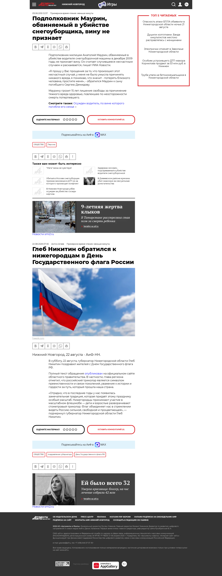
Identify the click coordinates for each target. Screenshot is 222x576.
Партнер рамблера (81, 564)
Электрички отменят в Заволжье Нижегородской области (163, 50)
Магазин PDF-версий (120, 517)
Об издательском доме (65, 517)
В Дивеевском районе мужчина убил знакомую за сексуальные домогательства (114, 181)
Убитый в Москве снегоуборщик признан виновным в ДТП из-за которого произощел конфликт (62, 181)
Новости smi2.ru (43, 234)
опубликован (94, 373)
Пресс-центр (87, 517)
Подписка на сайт (62, 520)
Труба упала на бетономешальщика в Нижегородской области (163, 76)
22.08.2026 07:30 (40, 244)
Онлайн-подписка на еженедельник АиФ (155, 517)
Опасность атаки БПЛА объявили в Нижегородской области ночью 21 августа (164, 24)
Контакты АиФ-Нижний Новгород (92, 520)
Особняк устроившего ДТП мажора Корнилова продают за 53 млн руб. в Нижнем (164, 63)
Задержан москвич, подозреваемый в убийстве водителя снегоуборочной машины (104, 172)
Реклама (101, 517)
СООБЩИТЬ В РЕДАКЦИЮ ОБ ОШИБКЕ (131, 520)
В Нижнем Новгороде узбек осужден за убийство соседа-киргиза (61, 191)
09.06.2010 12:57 (40, 13)
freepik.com (38, 338)
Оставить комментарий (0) (111, 120)
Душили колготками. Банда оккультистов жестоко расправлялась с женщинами (164, 37)
